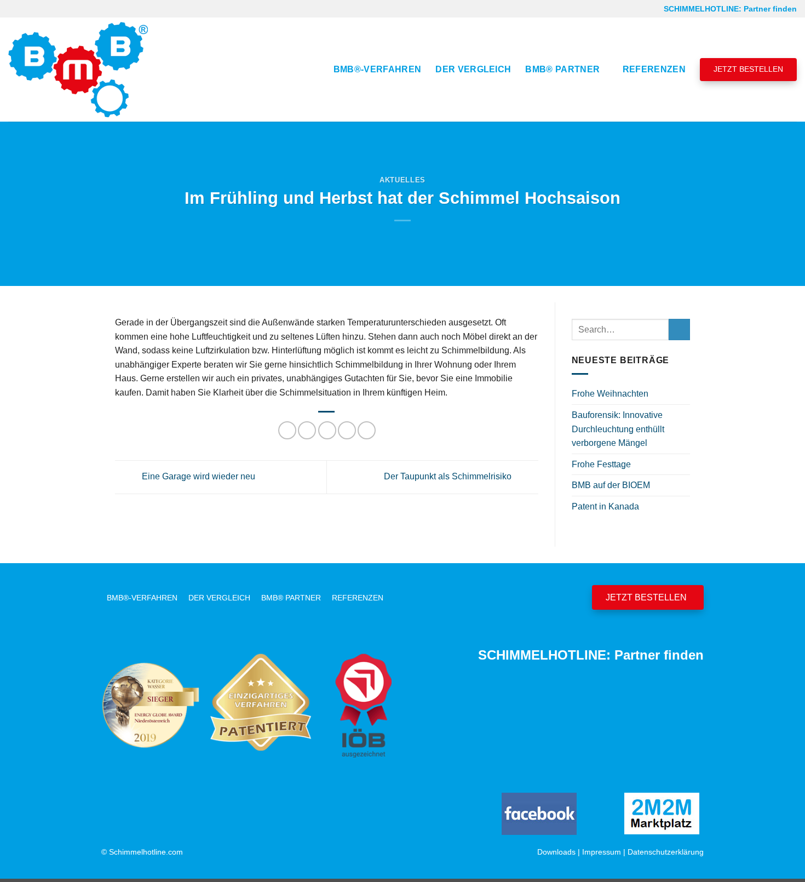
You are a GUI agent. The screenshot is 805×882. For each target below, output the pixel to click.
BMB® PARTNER (562, 69)
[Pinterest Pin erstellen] (347, 430)
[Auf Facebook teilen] (287, 430)
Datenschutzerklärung (666, 851)
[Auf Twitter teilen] (307, 430)
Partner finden (770, 8)
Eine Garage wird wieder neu (197, 476)
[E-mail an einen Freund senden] (327, 430)
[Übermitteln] (679, 329)
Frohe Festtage (601, 464)
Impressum (601, 851)
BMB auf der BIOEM (611, 485)
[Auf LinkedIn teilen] (367, 430)
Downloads (556, 851)
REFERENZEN (654, 69)
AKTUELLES (403, 180)
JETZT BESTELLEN (748, 69)
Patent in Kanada (605, 506)
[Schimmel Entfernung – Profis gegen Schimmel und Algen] (78, 69)
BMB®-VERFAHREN (377, 69)
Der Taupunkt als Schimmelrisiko (449, 476)
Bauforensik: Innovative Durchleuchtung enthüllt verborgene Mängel (618, 429)
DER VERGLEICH (473, 69)
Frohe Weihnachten (610, 393)
